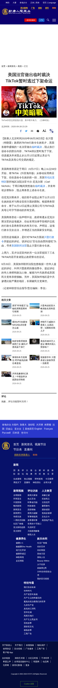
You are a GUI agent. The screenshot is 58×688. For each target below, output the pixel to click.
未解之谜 (46, 495)
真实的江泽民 (30, 608)
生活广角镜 (42, 543)
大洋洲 (39, 424)
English (38, 429)
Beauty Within (43, 561)
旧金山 (9, 429)
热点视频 (28, 479)
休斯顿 (47, 424)
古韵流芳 (46, 502)
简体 (37, 3)
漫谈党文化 (29, 626)
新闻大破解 (32, 513)
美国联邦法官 (19, 245)
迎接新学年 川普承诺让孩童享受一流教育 (48, 360)
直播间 (28, 449)
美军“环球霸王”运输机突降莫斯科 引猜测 (20, 308)
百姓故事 (28, 623)
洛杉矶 (31, 424)
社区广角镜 (18, 524)
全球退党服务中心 (22, 661)
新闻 (15, 464)
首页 (3, 66)
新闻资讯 (11, 66)
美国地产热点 (48, 520)
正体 (32, 3)
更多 (27, 665)
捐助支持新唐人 (22, 455)
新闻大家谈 (32, 495)
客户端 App (8, 652)
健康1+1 (19, 543)
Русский (6, 433)
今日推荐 (49, 479)
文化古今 (46, 516)
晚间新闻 (17, 506)
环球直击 (17, 499)
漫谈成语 (46, 509)
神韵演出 (37, 482)
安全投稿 (18, 649)
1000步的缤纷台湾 (44, 573)
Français (48, 429)
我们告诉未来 (30, 587)
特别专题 (29, 582)
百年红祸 (28, 612)
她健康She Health (24, 546)
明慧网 (36, 661)
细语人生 (31, 534)
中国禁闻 (17, 502)
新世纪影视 (17, 665)
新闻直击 (17, 509)
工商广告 (28, 633)
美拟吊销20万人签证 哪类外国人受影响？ (48, 344)
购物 (35, 455)
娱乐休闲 (42, 538)
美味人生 (41, 557)
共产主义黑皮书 (31, 619)
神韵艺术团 (20, 658)
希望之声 (7, 661)
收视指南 (30, 645)
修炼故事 (28, 630)
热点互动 (31, 499)
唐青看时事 (32, 520)
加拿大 (23, 424)
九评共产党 (29, 605)
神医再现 (20, 557)
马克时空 (31, 527)
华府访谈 (17, 516)
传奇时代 (28, 591)
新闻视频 (18, 490)
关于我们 (19, 645)
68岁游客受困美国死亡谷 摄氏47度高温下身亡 (20, 344)
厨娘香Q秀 (42, 568)
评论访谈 (33, 490)
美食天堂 (41, 554)
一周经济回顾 (19, 520)
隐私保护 (41, 645)
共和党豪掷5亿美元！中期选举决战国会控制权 (20, 376)
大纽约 (15, 424)
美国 (20, 66)
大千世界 (41, 564)
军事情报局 (32, 516)
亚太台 (17, 429)
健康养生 (21, 538)
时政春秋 (31, 506)
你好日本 (41, 546)
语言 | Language (49, 3)
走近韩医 (20, 561)
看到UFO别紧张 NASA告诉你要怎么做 (19, 325)
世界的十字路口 (34, 524)
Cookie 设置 (29, 684)
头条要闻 (17, 479)
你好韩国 (41, 550)
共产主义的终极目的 (33, 598)
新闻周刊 (17, 513)
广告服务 (29, 649)
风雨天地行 (29, 616)
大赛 (14, 3)
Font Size (44, 130)
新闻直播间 (31, 20)
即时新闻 (39, 479)
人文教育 (47, 490)
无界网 (6, 665)
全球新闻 (17, 495)
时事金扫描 (32, 502)
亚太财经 (17, 531)
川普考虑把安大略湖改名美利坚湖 (47, 308)
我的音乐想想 (43, 579)
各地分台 (23, 3)
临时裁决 (37, 147)
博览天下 (17, 482)
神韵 (7, 3)
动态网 (46, 661)
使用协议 (7, 649)
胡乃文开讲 (21, 550)
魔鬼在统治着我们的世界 (34, 601)
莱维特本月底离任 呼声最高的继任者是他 (20, 360)
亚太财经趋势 (19, 527)
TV (42, 20)
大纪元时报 (33, 658)
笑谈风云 (46, 499)
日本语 (16, 433)
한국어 (24, 433)
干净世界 (45, 658)
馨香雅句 (46, 506)
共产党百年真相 (31, 594)
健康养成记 (21, 554)
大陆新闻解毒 (33, 531)
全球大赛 (47, 482)
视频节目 (40, 444)
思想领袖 (31, 509)
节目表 (17, 449)
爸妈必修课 (47, 513)
